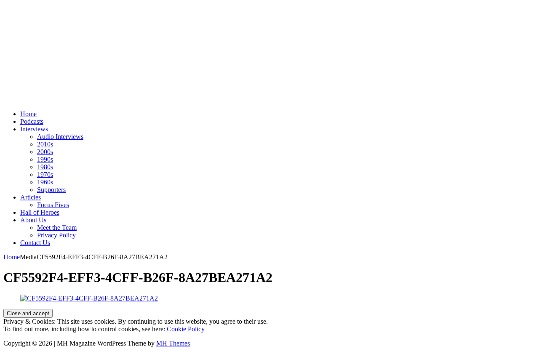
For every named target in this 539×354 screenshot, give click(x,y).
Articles (30, 197)
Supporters (51, 189)
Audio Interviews (60, 136)
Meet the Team (57, 227)
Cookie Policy (186, 329)
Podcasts (31, 121)
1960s (45, 182)
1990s (45, 159)
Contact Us (35, 242)
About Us (33, 220)
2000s (45, 151)
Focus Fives (53, 204)
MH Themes (173, 343)
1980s (45, 166)
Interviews (34, 129)
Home (28, 113)
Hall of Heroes (39, 212)
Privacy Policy (56, 235)
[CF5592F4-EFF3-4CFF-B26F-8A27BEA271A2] (89, 298)
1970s (45, 174)
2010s (45, 144)
